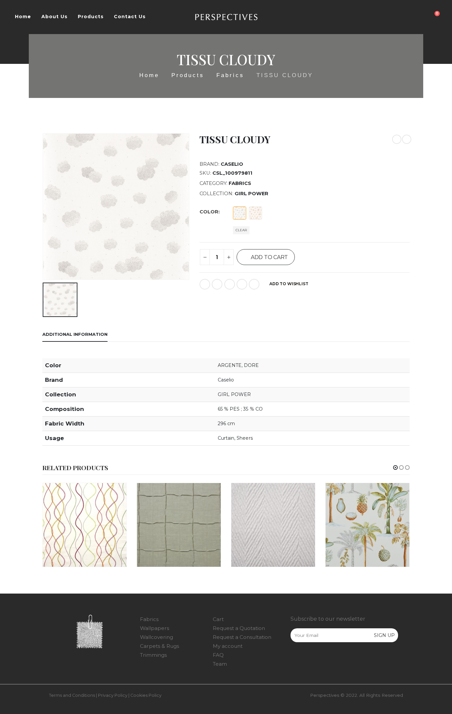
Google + (242, 284)
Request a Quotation (239, 628)
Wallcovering (156, 637)
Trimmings (153, 655)
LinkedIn (229, 284)
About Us (54, 17)
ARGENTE (230, 365)
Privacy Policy (112, 695)
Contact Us (130, 17)
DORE (251, 365)
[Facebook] (295, 658)
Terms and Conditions (72, 695)
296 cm (226, 423)
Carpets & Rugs (159, 646)
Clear (241, 230)
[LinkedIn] (323, 658)
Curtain (226, 438)
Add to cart (269, 257)
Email (254, 284)
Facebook (205, 284)
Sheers (244, 438)
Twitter (217, 284)
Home (23, 17)
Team (220, 664)
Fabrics (240, 183)
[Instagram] (309, 658)
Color (209, 212)
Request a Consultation (242, 637)
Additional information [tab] (75, 334)
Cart (218, 619)
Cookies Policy (145, 695)
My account (228, 646)
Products (91, 17)
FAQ (218, 655)
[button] (395, 467)
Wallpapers (154, 628)
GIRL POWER (251, 194)
